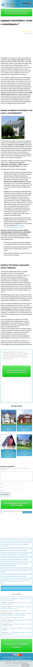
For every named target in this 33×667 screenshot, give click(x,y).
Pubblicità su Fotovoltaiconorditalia (23, 660)
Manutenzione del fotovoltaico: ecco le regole (14, 550)
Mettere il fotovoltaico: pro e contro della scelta (15, 555)
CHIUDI (25, 665)
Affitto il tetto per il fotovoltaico (15, 617)
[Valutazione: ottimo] (31, 31)
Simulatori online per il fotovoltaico (18, 611)
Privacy (12, 660)
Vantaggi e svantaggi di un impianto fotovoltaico (15, 559)
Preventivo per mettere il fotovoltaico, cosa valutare (8, 428)
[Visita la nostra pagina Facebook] (12, 655)
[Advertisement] (16, 44)
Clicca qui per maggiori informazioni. (11, 665)
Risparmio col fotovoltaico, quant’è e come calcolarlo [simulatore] (8, 453)
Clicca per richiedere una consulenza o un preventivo (16, 371)
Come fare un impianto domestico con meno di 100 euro (15, 581)
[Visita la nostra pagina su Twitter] (15, 655)
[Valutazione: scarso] (23, 31)
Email (1, 487)
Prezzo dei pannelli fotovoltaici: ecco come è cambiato (16, 539)
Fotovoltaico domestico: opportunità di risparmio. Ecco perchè (16, 571)
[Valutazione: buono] (29, 31)
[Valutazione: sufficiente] (25, 31)
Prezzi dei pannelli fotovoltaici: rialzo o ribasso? (14, 576)
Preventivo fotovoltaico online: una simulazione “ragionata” (24, 428)
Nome (2, 483)
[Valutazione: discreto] (27, 31)
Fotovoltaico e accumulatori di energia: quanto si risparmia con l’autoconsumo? (15, 564)
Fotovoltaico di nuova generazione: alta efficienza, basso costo (15, 545)
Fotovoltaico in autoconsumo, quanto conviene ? (24, 452)
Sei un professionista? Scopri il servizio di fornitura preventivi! (16, 12)
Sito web (2, 490)
